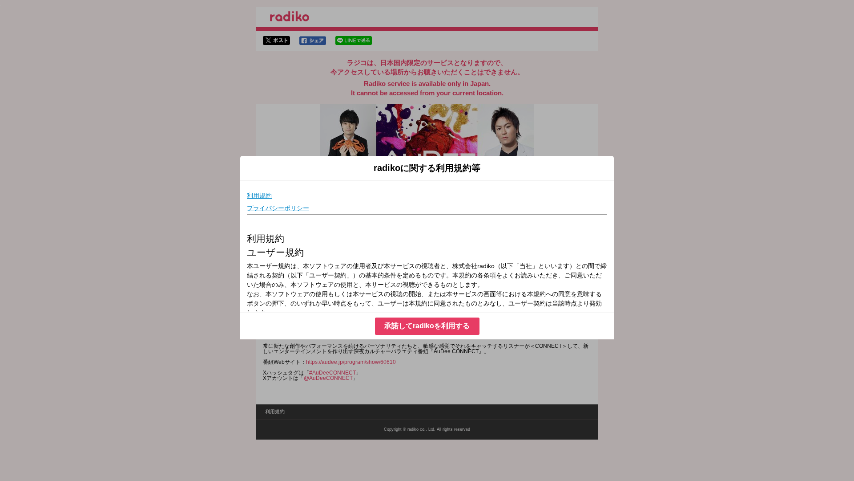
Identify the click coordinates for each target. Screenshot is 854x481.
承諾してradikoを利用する (427, 326)
